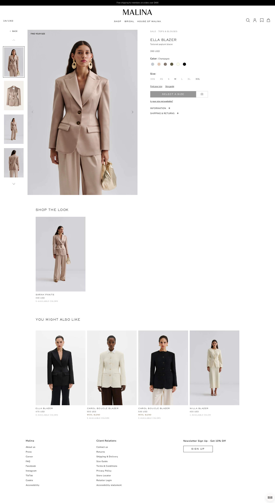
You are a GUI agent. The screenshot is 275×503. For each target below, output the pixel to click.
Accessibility (32, 485)
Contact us (102, 447)
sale (153, 31)
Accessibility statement (109, 485)
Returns (100, 451)
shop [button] (117, 21)
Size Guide (102, 461)
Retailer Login (104, 480)
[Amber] (43, 303)
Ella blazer (44, 408)
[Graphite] (165, 64)
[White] (89, 420)
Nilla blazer (199, 408)
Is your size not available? (161, 101)
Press (29, 451)
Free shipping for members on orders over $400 (138, 2)
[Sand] (110, 420)
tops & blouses (167, 31)
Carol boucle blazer (103, 408)
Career (29, 456)
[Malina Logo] (137, 12)
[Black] (184, 64)
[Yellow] (191, 416)
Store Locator (103, 475)
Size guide (169, 86)
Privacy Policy (104, 470)
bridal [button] (129, 21)
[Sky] (99, 420)
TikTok (29, 475)
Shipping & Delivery (107, 456)
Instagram (31, 470)
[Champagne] (159, 64)
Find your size (156, 86)
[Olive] (171, 64)
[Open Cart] (268, 20)
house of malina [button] (149, 21)
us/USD (8, 21)
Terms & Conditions (106, 466)
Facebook (31, 466)
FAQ (28, 461)
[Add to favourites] (202, 94)
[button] (270, 497)
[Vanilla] (178, 64)
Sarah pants (45, 295)
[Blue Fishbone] (152, 64)
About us (30, 447)
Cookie (29, 480)
